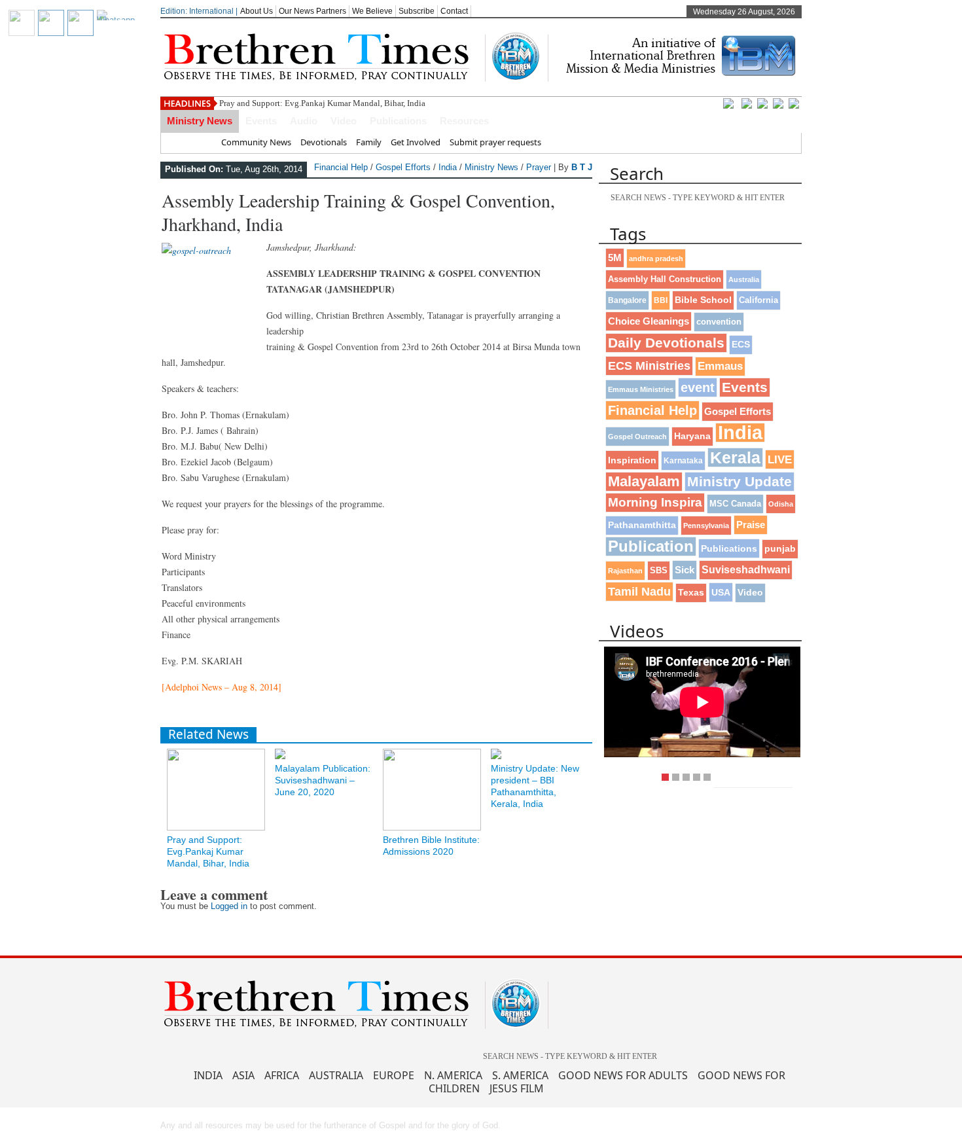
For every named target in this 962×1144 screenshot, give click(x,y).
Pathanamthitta (642, 525)
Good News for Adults (623, 1075)
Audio (303, 120)
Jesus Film (517, 1088)
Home (200, 142)
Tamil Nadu (639, 591)
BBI (661, 300)
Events (261, 120)
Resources (464, 120)
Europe (393, 1075)
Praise (750, 525)
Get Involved (415, 142)
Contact (454, 11)
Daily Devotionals (666, 342)
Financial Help (341, 167)
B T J (581, 167)
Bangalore (627, 300)
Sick (684, 569)
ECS (741, 344)
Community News (256, 142)
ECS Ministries (649, 365)
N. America (453, 1075)
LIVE (780, 459)
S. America (520, 1075)
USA (720, 592)
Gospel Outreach (637, 436)
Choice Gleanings (648, 321)
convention (718, 322)
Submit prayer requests (495, 142)
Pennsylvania (706, 525)
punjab (780, 549)
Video (343, 120)
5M (615, 257)
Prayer (538, 167)
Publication (651, 546)
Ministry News (199, 120)
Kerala (735, 457)
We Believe (372, 11)
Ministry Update (739, 481)
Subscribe (417, 11)
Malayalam (644, 481)
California (758, 300)
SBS (659, 570)
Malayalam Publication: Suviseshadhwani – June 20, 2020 (322, 780)
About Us (256, 11)
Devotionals (323, 142)
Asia (243, 1075)
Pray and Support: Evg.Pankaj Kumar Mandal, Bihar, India (322, 103)
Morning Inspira (655, 502)
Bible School (703, 300)
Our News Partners (312, 11)
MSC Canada (735, 504)
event (698, 387)
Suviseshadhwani (746, 569)
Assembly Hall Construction (664, 279)
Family (369, 142)
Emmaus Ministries (640, 389)
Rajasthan (625, 571)
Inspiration (632, 460)
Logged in (229, 906)
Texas (691, 593)
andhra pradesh (656, 258)
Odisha (780, 504)
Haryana (692, 436)
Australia (743, 279)
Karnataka (683, 460)
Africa (281, 1075)
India (447, 167)
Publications (398, 120)
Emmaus (720, 366)
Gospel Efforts (403, 167)
